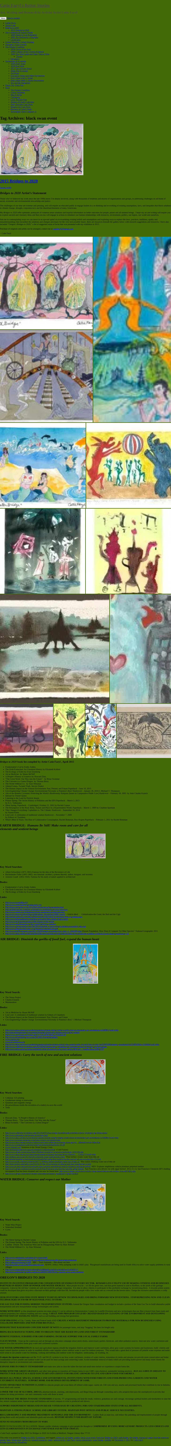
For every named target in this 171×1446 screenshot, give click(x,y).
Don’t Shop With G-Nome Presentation (27, 80)
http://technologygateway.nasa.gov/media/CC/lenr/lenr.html (30, 1150)
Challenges (15, 97)
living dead (16, 1440)
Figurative (15, 59)
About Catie (10, 25)
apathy (77, 1438)
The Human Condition (14, 47)
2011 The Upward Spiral (21, 68)
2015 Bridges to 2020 (20, 30)
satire (50, 1440)
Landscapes (16, 40)
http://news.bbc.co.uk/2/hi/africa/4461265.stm (24, 1265)
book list (100, 1438)
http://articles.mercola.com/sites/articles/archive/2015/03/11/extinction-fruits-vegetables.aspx (43, 917)
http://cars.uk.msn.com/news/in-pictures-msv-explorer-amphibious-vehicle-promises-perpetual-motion (48, 1166)
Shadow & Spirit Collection (22, 102)
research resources (39, 1440)
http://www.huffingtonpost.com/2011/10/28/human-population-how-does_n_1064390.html (43, 931)
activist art (60, 1438)
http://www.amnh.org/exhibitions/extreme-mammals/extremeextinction (35, 912)
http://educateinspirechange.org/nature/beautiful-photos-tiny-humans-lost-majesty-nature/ (42, 1032)
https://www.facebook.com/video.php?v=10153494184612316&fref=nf (35, 1035)
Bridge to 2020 (111, 1438)
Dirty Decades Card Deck (22, 104)
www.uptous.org (12, 1039)
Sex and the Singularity (20, 83)
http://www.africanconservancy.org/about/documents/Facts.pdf (31, 929)
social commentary (84, 1440)
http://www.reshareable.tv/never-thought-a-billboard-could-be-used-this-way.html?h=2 (41, 1269)
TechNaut (15, 73)
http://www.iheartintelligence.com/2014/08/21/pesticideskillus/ (31, 1037)
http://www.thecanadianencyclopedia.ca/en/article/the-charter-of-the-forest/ (36, 919)
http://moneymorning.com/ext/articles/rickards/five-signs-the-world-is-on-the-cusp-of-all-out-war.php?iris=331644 (53, 1159)
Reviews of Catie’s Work (21, 109)
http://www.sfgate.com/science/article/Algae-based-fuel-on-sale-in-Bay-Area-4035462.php (97, 1171)
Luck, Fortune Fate (19, 100)
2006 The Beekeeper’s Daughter (24, 37)
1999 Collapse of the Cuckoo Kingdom (27, 52)
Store (7, 88)
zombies (107, 1440)
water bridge (98, 1440)
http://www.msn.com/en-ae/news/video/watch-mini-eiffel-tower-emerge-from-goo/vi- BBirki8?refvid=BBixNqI (52, 1142)
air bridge (69, 1438)
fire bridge (134, 1438)
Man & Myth (16, 95)
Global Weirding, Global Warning (19, 42)
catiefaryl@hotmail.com (63, 229)
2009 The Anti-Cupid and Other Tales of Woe (30, 54)
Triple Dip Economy (19, 71)
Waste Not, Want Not (14, 85)
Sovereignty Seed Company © (23, 112)
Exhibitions (40, 1438)
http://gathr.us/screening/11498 (18, 1262)
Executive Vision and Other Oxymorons (28, 76)
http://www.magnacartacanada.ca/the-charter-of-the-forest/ (29, 921)
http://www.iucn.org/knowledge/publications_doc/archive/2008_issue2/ (35, 914)
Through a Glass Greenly (16, 44)
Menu (3, 18)
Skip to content (13, 18)
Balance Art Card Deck (20, 107)
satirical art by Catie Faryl (64, 1440)
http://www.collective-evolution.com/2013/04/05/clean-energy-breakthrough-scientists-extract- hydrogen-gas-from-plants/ (56, 1133)
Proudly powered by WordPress (13, 1442)
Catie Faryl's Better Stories (25, 5)
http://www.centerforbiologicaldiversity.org (23, 905)
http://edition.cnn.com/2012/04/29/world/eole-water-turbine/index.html (35, 1157)
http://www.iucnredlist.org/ (16, 902)
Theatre (19, 56)
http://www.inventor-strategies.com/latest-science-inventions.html (32, 1140)
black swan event (88, 1438)
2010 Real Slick (17, 66)
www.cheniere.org (13, 1147)
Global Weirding (18, 92)
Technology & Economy (15, 61)
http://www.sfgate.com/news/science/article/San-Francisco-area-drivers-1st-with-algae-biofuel (44, 1169)
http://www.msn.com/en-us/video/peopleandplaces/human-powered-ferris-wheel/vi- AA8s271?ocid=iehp (50, 1154)
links (9, 1440)
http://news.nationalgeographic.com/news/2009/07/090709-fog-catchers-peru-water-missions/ (44, 1272)
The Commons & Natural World (19, 32)
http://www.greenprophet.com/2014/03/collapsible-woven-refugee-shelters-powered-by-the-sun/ (45, 926)
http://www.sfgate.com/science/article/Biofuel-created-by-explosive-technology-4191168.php (44, 1152)
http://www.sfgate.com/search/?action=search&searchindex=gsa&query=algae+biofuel (41, 1174)
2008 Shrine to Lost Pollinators (24, 35)
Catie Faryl (138, 1440)
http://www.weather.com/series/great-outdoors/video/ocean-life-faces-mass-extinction (41, 1260)
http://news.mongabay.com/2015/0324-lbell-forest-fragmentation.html (34, 907)
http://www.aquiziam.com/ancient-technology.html (26, 1135)
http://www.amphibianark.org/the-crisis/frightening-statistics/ (30, 924)
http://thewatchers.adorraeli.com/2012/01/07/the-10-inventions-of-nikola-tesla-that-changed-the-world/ (48, 1164)
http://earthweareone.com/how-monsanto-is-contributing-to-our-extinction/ (36, 909)
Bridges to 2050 (12, 28)
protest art (26, 1440)
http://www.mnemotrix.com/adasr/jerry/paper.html (26, 1257)
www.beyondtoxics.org (15, 1042)
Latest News (10, 23)
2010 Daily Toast (18, 64)
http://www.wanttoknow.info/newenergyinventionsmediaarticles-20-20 (35, 1145)
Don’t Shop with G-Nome (22, 78)
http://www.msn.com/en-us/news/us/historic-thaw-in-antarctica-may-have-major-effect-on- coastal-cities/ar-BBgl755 (54, 1049)
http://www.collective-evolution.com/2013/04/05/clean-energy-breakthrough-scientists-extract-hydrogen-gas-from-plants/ (56, 1047)
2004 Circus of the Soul (21, 49)
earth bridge (123, 1438)
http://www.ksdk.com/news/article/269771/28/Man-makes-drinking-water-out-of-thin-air (42, 1162)
